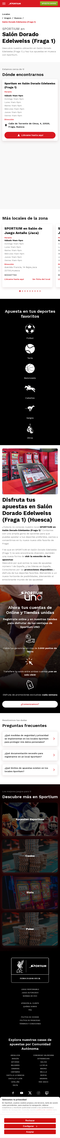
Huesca (17, 18)
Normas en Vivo (30, 996)
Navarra (43, 1079)
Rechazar (30, 1120)
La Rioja (43, 1065)
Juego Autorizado (30, 993)
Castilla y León (15, 1079)
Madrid (43, 1069)
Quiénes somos (30, 1006)
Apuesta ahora (49, 4)
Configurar (28, 1126)
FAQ (30, 1010)
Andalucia (15, 1055)
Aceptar (30, 1132)
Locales (6, 14)
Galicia (43, 1062)
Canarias (15, 1069)
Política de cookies (30, 1017)
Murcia (43, 1075)
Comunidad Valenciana (43, 1055)
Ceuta (15, 1085)
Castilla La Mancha (15, 1075)
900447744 (10, 275)
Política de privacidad (30, 1020)
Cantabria (15, 1072)
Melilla (43, 1072)
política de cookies (44, 1110)
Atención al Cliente (30, 1003)
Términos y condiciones (30, 1024)
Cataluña (15, 1082)
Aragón (15, 1059)
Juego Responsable (30, 989)
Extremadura (43, 1059)
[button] (20, 291)
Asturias (15, 1062)
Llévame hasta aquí (14, 279)
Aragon (7, 18)
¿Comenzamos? (30, 704)
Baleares (15, 1065)
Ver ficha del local (41, 279)
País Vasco (43, 1082)
